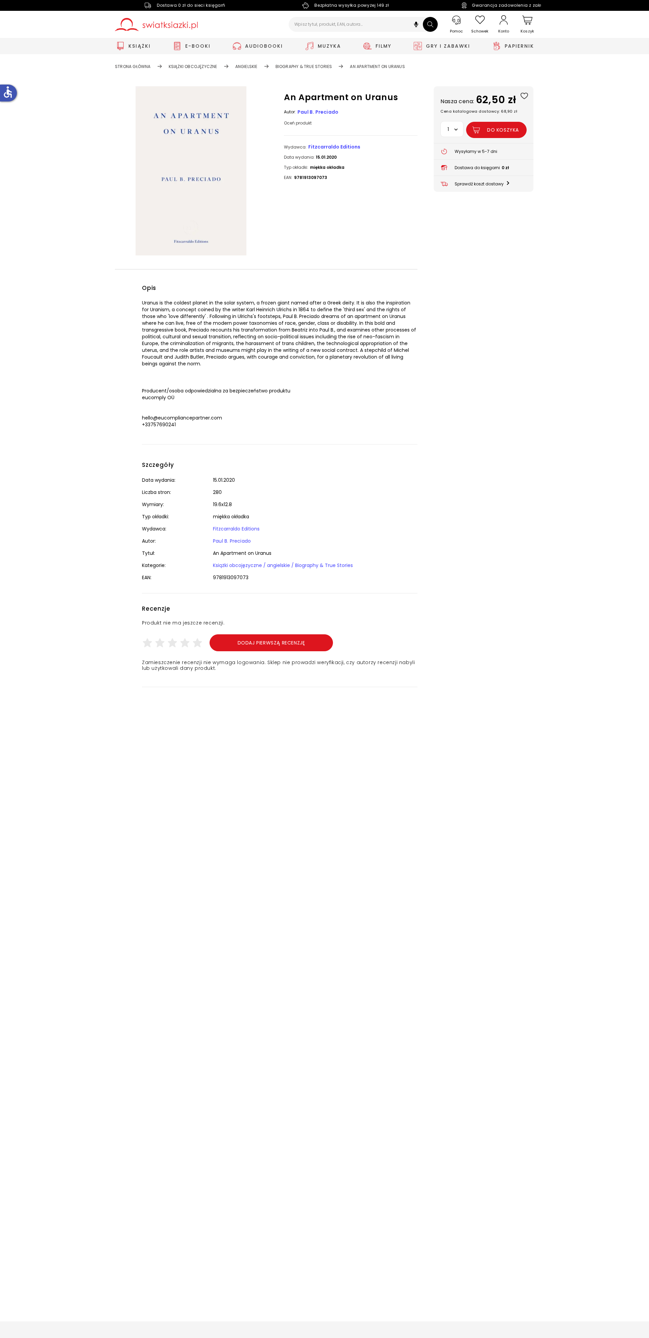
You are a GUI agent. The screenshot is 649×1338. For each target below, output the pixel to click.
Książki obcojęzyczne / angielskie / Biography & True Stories (283, 565)
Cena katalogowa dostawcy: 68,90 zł (478, 111)
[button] (416, 25)
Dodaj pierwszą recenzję (271, 642)
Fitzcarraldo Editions (334, 146)
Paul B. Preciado (317, 112)
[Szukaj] (430, 24)
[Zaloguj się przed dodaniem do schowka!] (524, 95)
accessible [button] (8, 92)
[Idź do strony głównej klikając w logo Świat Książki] (156, 24)
